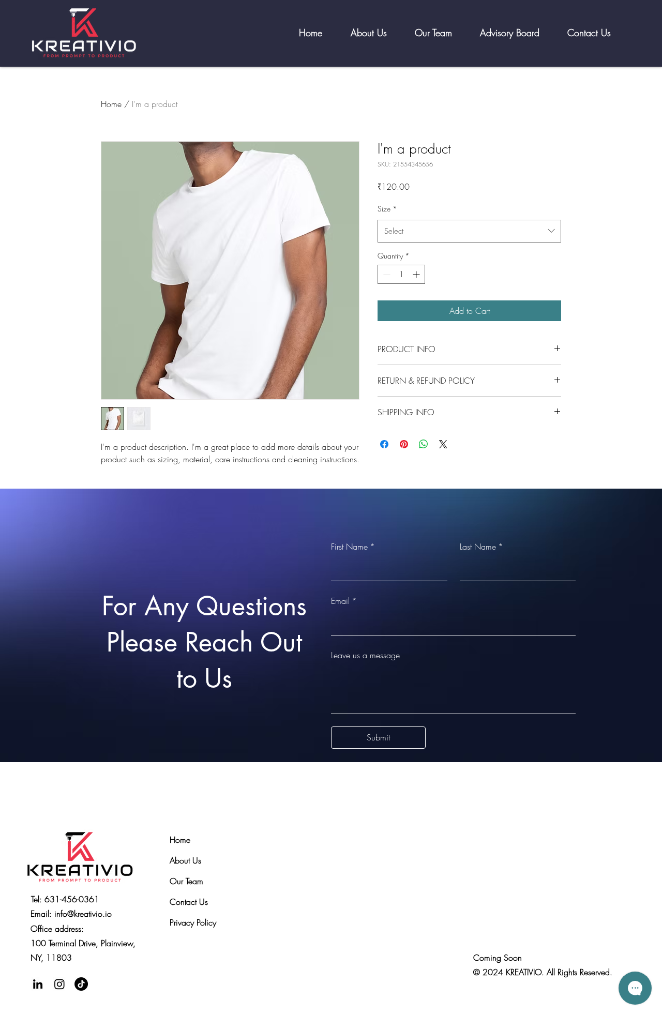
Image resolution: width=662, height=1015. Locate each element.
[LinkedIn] (37, 984)
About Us (185, 860)
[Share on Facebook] (384, 444)
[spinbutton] (401, 274)
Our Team (186, 881)
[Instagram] (59, 984)
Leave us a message (365, 655)
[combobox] (469, 231)
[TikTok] (81, 984)
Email (344, 601)
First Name (353, 546)
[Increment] (417, 274)
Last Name (481, 546)
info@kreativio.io (83, 913)
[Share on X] (443, 444)
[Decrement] (385, 274)
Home (111, 104)
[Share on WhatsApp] (423, 444)
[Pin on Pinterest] (404, 444)
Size (387, 209)
